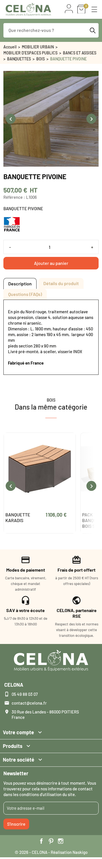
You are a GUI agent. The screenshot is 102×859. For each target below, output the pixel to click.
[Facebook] (41, 841)
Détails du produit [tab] (61, 283)
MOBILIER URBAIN (38, 46)
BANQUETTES (19, 58)
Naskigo (80, 852)
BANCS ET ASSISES (79, 52)
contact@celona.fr (29, 702)
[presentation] (11, 119)
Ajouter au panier (51, 263)
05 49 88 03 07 (25, 694)
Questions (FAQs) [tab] (25, 294)
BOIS (40, 58)
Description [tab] (20, 283)
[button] (94, 9)
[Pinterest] (51, 841)
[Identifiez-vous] (69, 8)
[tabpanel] (51, 337)
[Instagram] (60, 841)
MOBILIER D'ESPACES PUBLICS (30, 52)
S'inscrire (16, 824)
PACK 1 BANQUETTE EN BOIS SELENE (21, 520)
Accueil (9, 46)
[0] (81, 9)
